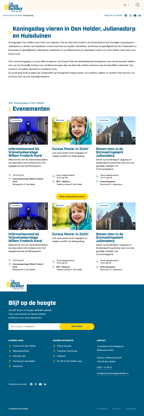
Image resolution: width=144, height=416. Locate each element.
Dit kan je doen (15, 15)
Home (5, 15)
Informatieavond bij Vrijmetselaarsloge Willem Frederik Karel (25, 152)
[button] (72, 197)
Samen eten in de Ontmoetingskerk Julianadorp (109, 152)
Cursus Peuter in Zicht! (70, 149)
